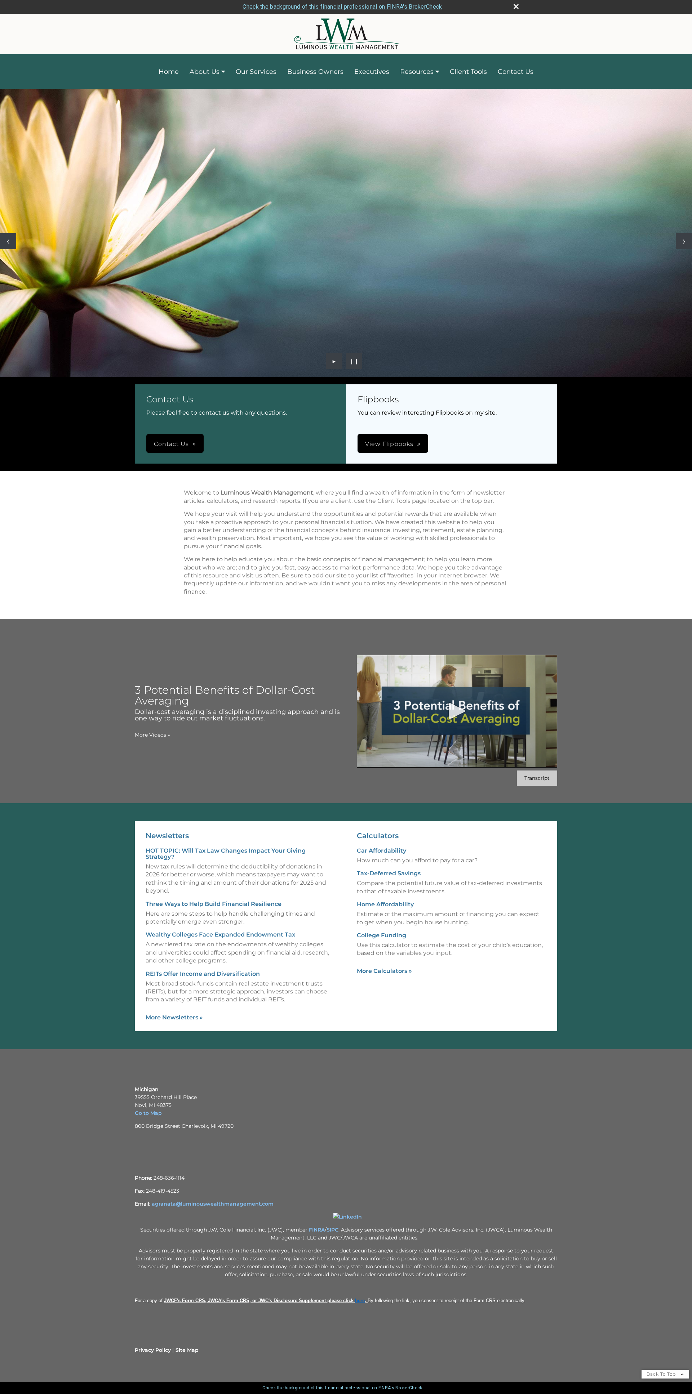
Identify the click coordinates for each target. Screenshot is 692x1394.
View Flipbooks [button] (389, 444)
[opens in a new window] (347, 1217)
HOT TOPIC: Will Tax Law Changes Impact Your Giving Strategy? (226, 853)
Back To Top (662, 1374)
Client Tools (468, 72)
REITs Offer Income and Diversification (203, 973)
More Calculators (384, 971)
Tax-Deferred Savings (389, 873)
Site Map (187, 1350)
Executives (371, 72)
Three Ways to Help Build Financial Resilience (213, 904)
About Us (204, 72)
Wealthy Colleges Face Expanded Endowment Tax (220, 934)
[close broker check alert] (516, 6)
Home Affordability (385, 904)
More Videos (152, 734)
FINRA (317, 1230)
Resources (417, 72)
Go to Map (148, 1113)
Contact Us (515, 72)
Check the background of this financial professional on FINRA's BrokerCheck (342, 6)
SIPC (332, 1230)
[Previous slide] (8, 241)
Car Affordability (381, 850)
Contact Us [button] (171, 444)
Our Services (256, 72)
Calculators (378, 835)
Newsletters (167, 835)
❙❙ (354, 361)
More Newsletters (174, 1017)
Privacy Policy (153, 1350)
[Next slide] (684, 241)
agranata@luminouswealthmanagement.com (213, 1204)
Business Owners (315, 72)
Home (169, 72)
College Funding (381, 935)
